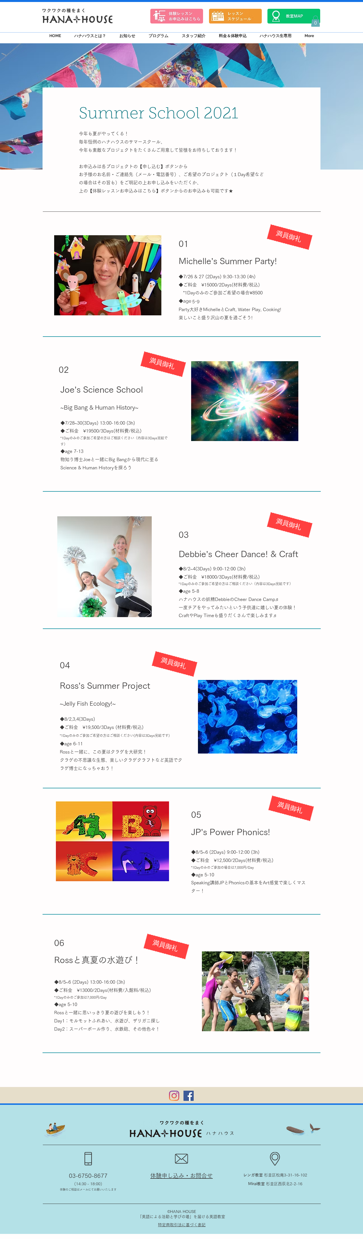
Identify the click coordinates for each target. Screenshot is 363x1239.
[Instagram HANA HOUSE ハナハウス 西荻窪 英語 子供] (174, 1096)
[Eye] (176, 15)
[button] (315, 21)
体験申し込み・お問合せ (181, 1175)
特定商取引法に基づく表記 (182, 1225)
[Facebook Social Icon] (188, 1096)
